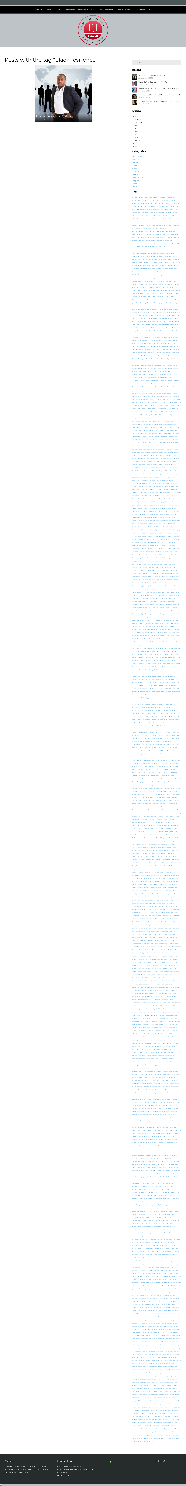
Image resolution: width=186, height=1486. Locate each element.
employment (149, 1158)
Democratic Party (165, 461)
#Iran (167, 206)
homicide (168, 1220)
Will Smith (149, 1040)
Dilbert (167, 471)
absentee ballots (170, 1055)
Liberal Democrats (156, 695)
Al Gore (178, 262)
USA (177, 984)
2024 (165, 247)
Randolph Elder (173, 841)
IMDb (157, 617)
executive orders (145, 1170)
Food (133, 533)
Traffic (134, 971)
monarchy (152, 1279)
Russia (146, 872)
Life (161, 698)
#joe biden (156, 234)
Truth (174, 974)
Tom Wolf (140, 965)
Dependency (135, 467)
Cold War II (162, 411)
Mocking (160, 738)
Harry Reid (146, 592)
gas (139, 1192)
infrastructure (144, 1239)
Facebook (138, 514)
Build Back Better (160, 365)
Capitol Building (152, 374)
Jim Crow (148, 645)
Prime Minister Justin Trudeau (147, 816)
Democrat (149, 464)
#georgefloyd (161, 231)
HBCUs (175, 586)
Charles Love (145, 384)
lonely (145, 1261)
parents (157, 1301)
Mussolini (175, 744)
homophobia (136, 1223)
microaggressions (162, 1270)
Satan (163, 878)
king (141, 1251)
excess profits (136, 1170)
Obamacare (164, 769)
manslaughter (175, 1264)
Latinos (173, 685)
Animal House (154, 287)
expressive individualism (163, 1170)
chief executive (168, 1102)
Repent (134, 856)
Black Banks (174, 318)
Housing (157, 611)
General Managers (160, 555)
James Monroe (154, 635)
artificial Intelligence (138, 1074)
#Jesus (177, 206)
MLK (160, 707)
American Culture (137, 272)
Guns (162, 586)
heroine (151, 1214)
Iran (172, 629)
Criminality (163, 436)
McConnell (160, 719)
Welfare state (146, 1024)
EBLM (141, 495)
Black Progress (152, 334)
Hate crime (165, 592)
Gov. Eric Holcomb (148, 567)
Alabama (143, 265)
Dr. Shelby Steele (141, 492)
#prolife (170, 237)
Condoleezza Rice (137, 424)
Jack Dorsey (175, 632)
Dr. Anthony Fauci (137, 486)
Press (173, 813)
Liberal (134, 698)
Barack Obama (141, 306)
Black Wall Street (145, 337)
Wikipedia (142, 1040)
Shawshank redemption (149, 900)
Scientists (145, 884)
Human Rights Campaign (144, 614)
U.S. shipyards (156, 984)
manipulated (166, 1264)
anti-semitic (145, 1068)
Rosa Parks (141, 869)
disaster (146, 1139)
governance (149, 1202)
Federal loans (172, 523)
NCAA (163, 747)
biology (134, 1090)
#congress (176, 225)
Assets (158, 290)
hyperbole (135, 1230)
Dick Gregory (160, 471)
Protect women (169, 822)
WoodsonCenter (157, 1046)
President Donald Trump (145, 810)
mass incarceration (153, 1267)
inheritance (153, 1239)
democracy (147, 1136)
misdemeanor (147, 1276)
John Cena (156, 648)
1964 (142, 247)
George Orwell (142, 558)
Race (147, 835)
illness (165, 1230)
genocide (142, 1198)
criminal (162, 1127)
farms (170, 1177)
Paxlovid (166, 788)
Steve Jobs (161, 922)
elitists (154, 1155)
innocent (177, 1239)
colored (147, 1108)
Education (136, 163)
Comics (152, 418)
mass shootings (164, 1267)
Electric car (175, 502)
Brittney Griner (169, 362)
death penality (141, 1133)
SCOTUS (162, 872)
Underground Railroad (172, 987)
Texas (156, 943)
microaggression (173, 1270)
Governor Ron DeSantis (173, 576)
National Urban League (150, 754)
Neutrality (165, 757)
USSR (138, 987)
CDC (159, 368)
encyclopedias (136, 1161)
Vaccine (164, 1002)
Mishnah (154, 738)
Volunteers (135, 1012)
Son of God (166, 909)
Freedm (157, 539)
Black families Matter (156, 340)
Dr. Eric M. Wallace (170, 486)
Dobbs (168, 477)
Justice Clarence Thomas (153, 663)
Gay (163, 551)
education (147, 1152)
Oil (153, 772)
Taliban (166, 937)
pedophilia (141, 1304)
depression (163, 1136)
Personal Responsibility (139, 794)
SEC (167, 872)
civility (141, 1105)
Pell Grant (135, 791)
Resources (140, 10)
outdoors (144, 1301)
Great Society (145, 583)
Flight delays (158, 530)
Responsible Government (153, 859)
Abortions (143, 253)
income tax (135, 1236)
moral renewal (144, 1282)
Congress (152, 427)
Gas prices (135, 551)
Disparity (146, 477)
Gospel (139, 567)
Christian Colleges (172, 393)
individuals (152, 1236)
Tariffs (177, 937)
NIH (137, 751)
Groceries (152, 586)
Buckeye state (136, 365)
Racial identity (175, 835)
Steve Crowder (152, 922)
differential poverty (137, 1139)
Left (138, 691)
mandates (158, 1264)
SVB (175, 872)
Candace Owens (170, 371)
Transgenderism (164, 971)
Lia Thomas (146, 695)
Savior (177, 878)
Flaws (152, 530)
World (134, 187)
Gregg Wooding (144, 586)
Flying (178, 530)
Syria (145, 937)
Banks (134, 306)
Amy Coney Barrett (151, 284)
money (159, 1279)
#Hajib (145, 203)
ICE (153, 617)
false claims (162, 1174)
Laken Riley (153, 685)
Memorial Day (157, 723)
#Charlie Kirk (172, 197)
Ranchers (145, 841)
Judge (178, 657)
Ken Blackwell (156, 673)
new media (166, 1289)
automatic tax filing (144, 1080)
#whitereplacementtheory (139, 244)
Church (141, 402)
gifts (164, 1198)
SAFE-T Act (152, 872)
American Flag (136, 275)
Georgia (134, 561)
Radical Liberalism (149, 838)
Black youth (175, 352)
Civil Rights (147, 405)
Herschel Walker (136, 598)
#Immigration (160, 206)
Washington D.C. (175, 1018)
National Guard (171, 751)
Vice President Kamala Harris (140, 1006)
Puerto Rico (168, 828)
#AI (139, 197)
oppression (173, 1295)
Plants (169, 797)
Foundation (160, 533)
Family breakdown (146, 517)
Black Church (167, 321)
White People (175, 1030)
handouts (156, 1211)
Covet (149, 433)
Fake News (159, 514)
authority (170, 1077)
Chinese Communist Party (140, 390)
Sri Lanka (148, 915)
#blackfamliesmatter (138, 225)
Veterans (177, 1002)
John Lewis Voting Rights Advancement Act (160, 651)
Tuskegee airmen (175, 978)
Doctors (174, 477)
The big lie (171, 956)
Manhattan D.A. (160, 710)
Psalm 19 (155, 825)
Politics (135, 175)
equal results (170, 1164)
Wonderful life (147, 1046)
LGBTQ (162, 682)
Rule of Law (158, 869)
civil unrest (135, 1105)
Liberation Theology (143, 698)
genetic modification (165, 1195)
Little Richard (136, 701)
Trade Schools (168, 965)
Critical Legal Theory (138, 439)
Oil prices (148, 772)
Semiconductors (144, 890)
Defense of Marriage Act (147, 455)
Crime (145, 436)
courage (159, 1124)
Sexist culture (140, 897)
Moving (158, 741)
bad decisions (166, 1080)
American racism (160, 281)
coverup (172, 1124)
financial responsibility (163, 1183)
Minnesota (147, 738)
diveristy (134, 1142)
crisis (167, 1127)
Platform (174, 797)
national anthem (161, 1286)
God (170, 564)
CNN (141, 371)
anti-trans (153, 1068)
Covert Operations (141, 433)
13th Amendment (159, 244)
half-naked (149, 1211)
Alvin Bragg (151, 268)
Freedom (164, 545)
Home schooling (137, 607)
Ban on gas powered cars (161, 303)
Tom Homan (161, 962)
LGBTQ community (153, 682)
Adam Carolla (150, 256)
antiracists (135, 1071)
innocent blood (168, 1239)
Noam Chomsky (170, 763)
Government (155, 573)
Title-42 (154, 962)
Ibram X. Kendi (173, 617)
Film (151, 527)
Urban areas (164, 999)
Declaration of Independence (149, 452)
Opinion (135, 172)
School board (175, 881)
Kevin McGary (171, 673)
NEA (167, 747)
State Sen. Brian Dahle (158, 918)
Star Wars (142, 918)
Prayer (142, 807)
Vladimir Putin (171, 1009)
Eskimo (164, 508)
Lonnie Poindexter (160, 701)
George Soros (151, 558)
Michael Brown (142, 729)
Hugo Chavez (171, 611)
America (142, 284)
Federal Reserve (162, 523)
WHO (138, 1015)
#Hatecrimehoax (159, 203)
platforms (135, 1307)
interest (159, 1245)
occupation (170, 1292)
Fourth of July (142, 536)
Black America (147, 318)
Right (154, 862)
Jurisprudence (158, 660)
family (155, 1177)
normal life (149, 1292)
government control (161, 1202)
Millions (152, 735)
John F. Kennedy (165, 648)
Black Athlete (156, 318)
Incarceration (149, 623)
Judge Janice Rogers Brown (167, 657)
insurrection (170, 1242)
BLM (137, 300)
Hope (157, 607)
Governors (145, 579)
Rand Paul (152, 841)
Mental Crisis (135, 726)
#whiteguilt (160, 240)
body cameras (157, 1093)
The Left (141, 950)
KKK (152, 667)
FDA (173, 511)
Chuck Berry (171, 399)
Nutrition (147, 769)
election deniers (155, 1152)
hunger (172, 1226)
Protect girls (159, 822)
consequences (157, 1114)
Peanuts (177, 788)
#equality (155, 228)
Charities (169, 380)
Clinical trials (171, 408)
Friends (174, 545)
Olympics (174, 772)
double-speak (136, 1146)
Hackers (140, 589)
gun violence (141, 1211)
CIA (137, 371)
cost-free (138, 1124)
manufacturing (136, 1267)
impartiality (147, 1233)
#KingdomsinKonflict (153, 209)
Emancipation (144, 505)
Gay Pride (158, 551)
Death (134, 452)
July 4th (142, 660)
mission (173, 1276)
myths (143, 1286)
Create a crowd (163, 433)
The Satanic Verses (173, 950)
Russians (140, 872)
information (135, 1239)
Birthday (177, 315)
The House (167, 946)
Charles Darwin (136, 384)
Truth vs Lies (168, 974)
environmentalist (151, 1164)
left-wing (141, 1254)
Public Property (173, 825)
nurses (155, 1292)
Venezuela (171, 1002)
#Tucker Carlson (137, 219)
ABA (146, 250)
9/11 (133, 250)
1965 (146, 247)
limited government (168, 1258)
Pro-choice (158, 819)
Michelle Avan (163, 729)
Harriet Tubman (137, 592)
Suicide (141, 928)
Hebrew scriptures (158, 595)
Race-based (141, 835)
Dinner (172, 471)
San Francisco (157, 878)
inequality (166, 1236)
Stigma (175, 922)
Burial (140, 368)
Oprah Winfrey (150, 775)
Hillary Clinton (172, 598)
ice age (141, 1230)
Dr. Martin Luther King (163, 489)
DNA (168, 443)
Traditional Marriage (144, 968)
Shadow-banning (166, 897)
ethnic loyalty (140, 1167)
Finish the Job (158, 527)
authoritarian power (149, 1077)
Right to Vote (148, 862)
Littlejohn (144, 701)
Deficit (157, 455)
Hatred (177, 592)
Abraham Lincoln (152, 253)
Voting (178, 1012)
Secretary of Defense (155, 887)
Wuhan (170, 1052)
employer (141, 1158)
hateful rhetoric (173, 1211)
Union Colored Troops (147, 990)
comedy (160, 1108)
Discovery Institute (160, 474)
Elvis (138, 505)
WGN (133, 1015)
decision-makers (157, 1133)
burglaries (151, 1096)
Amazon (158, 268)
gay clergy (144, 1192)
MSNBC (169, 707)
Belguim (134, 309)
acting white (164, 1058)
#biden (143, 222)
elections (173, 1152)
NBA (155, 747)
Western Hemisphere (144, 1027)
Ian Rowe (165, 617)
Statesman (144, 922)
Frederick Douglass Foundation (163, 536)
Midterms (157, 732)
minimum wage (157, 1273)
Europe (145, 511)
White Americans (156, 1027)
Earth (157, 495)
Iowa (168, 629)
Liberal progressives (168, 695)
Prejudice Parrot (165, 807)
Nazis (175, 754)
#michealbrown (165, 234)
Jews (177, 642)
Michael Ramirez (153, 729)
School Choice (165, 881)
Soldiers (159, 909)
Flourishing (172, 530)
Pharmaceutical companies (166, 794)
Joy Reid (134, 657)
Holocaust (176, 604)
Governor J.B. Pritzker (159, 576)
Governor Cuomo (146, 576)
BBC (172, 296)
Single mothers (161, 903)
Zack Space (141, 1055)
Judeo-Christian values (151, 657)
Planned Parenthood (151, 797)
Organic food (165, 775)
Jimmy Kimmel (165, 645)
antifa (177, 1068)
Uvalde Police (151, 1002)
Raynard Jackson (173, 844)
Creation (171, 433)
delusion (140, 1136)
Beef (167, 306)
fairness (144, 1174)
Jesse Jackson (142, 642)
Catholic (134, 377)
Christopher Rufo (161, 399)
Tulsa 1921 (144, 978)
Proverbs (149, 825)
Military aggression (137, 735)
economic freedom (158, 1146)
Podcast (134, 800)
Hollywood (169, 604)
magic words (173, 1261)
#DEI (148, 200)
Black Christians (146, 321)
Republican (160, 856)
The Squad (143, 953)
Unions (134, 993)
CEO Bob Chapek (167, 368)
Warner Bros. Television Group (160, 1018)
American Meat (167, 275)
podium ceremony (144, 1307)
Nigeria (156, 763)
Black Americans (137, 318)
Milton (168, 735)
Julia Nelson (135, 660)
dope (175, 1142)
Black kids (140, 343)
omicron (147, 1295)
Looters (169, 701)
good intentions (140, 1202)
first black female (146, 1186)
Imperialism (175, 620)
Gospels (134, 567)
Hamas (146, 589)
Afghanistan (167, 256)
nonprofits (142, 1292)
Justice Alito (141, 663)
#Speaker (168, 216)
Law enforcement (142, 688)
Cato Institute (142, 377)
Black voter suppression (139, 352)
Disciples (151, 474)
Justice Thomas (136, 667)
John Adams (148, 648)
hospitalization (170, 1223)
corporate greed (148, 1121)
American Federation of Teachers (166, 272)
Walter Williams (136, 1018)
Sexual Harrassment (151, 897)
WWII (151, 1015)
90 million (138, 250)
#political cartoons (153, 237)
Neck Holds (139, 757)
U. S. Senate (156, 981)
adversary (152, 1062)
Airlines (166, 262)
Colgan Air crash (171, 411)
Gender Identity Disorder (146, 555)
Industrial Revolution (173, 626)
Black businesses (169, 337)
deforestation (175, 1133)
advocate (158, 1062)
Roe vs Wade (150, 866)
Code (140, 411)
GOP (174, 548)
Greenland (135, 586)
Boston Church (161, 359)
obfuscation (161, 1292)
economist (172, 1149)
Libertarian (153, 698)
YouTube (134, 1055)
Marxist (162, 716)
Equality (140, 508)
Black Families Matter (51, 10)
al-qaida (137, 1065)
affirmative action (167, 1062)
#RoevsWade (141, 216)
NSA (148, 751)
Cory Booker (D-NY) (171, 430)
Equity (145, 508)
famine (160, 1177)
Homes (145, 607)
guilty (164, 1208)
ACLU (154, 250)
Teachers (156, 940)
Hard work (173, 589)
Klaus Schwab (156, 679)
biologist (175, 1086)
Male (153, 710)
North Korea (170, 766)
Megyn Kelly (148, 723)
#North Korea (149, 212)
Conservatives (160, 427)
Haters (172, 592)
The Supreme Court (160, 953)
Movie (152, 741)
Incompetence (164, 623)
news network (175, 1289)
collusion (134, 1108)
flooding (161, 1186)
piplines (168, 1304)
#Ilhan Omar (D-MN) (149, 206)
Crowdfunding (154, 439)
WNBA (146, 1015)
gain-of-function (171, 1189)
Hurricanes (135, 617)
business (168, 1096)
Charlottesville (172, 384)
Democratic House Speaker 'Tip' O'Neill (147, 461)
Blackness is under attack (139, 356)
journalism (167, 1248)
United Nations (162, 993)
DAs (150, 443)
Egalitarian (140, 502)
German (147, 561)
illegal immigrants (149, 1230)
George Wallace (170, 558)
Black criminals (144, 340)
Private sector (144, 819)
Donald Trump (170, 480)
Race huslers (169, 831)
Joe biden (140, 648)
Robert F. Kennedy (170, 862)
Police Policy (147, 800)
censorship (163, 1099)
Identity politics (136, 620)
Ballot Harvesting (141, 303)
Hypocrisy (142, 617)
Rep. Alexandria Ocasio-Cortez (162, 850)
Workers (173, 1046)
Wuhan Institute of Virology (159, 1052)
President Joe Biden (159, 810)
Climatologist (162, 408)
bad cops (158, 1080)
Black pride (139, 349)
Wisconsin (135, 1043)
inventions (141, 1248)
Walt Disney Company (171, 1015)
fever (148, 1183)
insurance (162, 1242)
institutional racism (145, 1242)
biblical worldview (163, 1083)
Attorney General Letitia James (154, 293)
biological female (157, 1086)
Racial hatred (166, 835)
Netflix (159, 757)
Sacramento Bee (137, 875)
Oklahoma (158, 772)
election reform (165, 1152)
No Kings (161, 763)
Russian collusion (168, 869)
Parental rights (162, 782)
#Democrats (163, 200)
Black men (143, 346)
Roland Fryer (159, 866)
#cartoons (162, 225)
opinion (159, 1295)
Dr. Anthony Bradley (172, 483)
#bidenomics (136, 222)
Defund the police (165, 455)
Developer (140, 471)
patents (169, 1301)
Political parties (168, 800)
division (154, 1142)
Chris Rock (149, 393)
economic (165, 1149)
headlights (135, 1214)
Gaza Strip (168, 551)
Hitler (157, 604)
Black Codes (135, 324)
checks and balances (157, 1102)
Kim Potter (141, 676)
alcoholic (143, 1065)
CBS (152, 368)
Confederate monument (151, 424)
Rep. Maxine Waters (161, 853)
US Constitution (169, 984)
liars (174, 1254)
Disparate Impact (137, 477)
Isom (161, 632)
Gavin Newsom (149, 551)
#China (134, 200)
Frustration (143, 548)
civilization (147, 1105)
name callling (150, 1286)
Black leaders (148, 343)
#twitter (153, 240)
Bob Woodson (169, 356)
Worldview (140, 1052)
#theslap (141, 240)
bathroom (143, 1083)
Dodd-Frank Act (146, 480)
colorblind (141, 1108)
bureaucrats (143, 1096)
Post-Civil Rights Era (159, 803)
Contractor (149, 430)
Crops (146, 439)
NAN (146, 747)
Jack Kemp (135, 635)
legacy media (150, 1254)
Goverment (135, 570)
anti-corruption (170, 1065)
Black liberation (173, 343)
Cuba (170, 439)
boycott (169, 1093)
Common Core (171, 418)
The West (154, 956)
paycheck (175, 1301)
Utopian (143, 1002)
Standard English (167, 915)
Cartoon (135, 160)
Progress (134, 822)
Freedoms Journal (155, 545)
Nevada (171, 757)
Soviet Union (146, 912)
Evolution (159, 511)
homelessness (136, 1220)
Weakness (154, 1021)
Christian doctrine (148, 396)
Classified (143, 408)
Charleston (154, 384)
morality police (165, 1282)
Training (139, 971)
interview (164, 1245)
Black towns (165, 349)
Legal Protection (166, 691)
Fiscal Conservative (143, 530)
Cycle (146, 443)
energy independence (153, 1161)
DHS (164, 443)
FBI (170, 511)
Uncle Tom (154, 987)
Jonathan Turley (157, 654)
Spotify (142, 915)
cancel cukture (136, 1099)
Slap (149, 906)
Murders (152, 744)
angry (155, 1065)
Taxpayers (150, 940)
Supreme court (152, 934)
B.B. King (167, 296)
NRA (145, 751)
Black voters (150, 352)
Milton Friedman (160, 735)
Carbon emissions (163, 374)
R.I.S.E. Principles (137, 831)
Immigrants (167, 620)
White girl (141, 1037)
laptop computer (167, 1251)
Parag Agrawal (141, 782)
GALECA (159, 548)
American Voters (173, 278)
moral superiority (155, 1282)
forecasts (141, 1189)
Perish (170, 791)
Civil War (154, 405)
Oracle (158, 775)
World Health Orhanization (160, 1049)
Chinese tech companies (169, 390)
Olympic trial (166, 772)
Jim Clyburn (140, 645)
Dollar (154, 480)
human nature (156, 1226)
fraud (163, 1189)
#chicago (168, 225)
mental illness (152, 1270)
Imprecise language (138, 623)
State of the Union (171, 918)
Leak (160, 688)
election (134, 1155)
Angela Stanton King (142, 287)
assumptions (176, 1074)
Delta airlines (141, 458)
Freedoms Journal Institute (168, 542)
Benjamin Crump (163, 309)
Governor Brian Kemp (167, 573)
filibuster (153, 1183)
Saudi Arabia (170, 878)
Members (129, 10)
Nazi (133, 757)
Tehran (169, 940)
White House (149, 1030)
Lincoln (166, 698)
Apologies (166, 287)
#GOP (140, 203)
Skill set (172, 903)
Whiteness (157, 1037)
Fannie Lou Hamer (158, 517)
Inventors (163, 629)
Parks (169, 782)
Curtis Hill (141, 443)
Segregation (170, 887)
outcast (138, 1301)
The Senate (135, 953)
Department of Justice (169, 464)
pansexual (151, 1301)
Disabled (145, 474)
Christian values (159, 396)
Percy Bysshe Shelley (161, 791)
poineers (153, 1307)
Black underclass (175, 349)
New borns (149, 763)
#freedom (153, 231)
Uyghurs (158, 1002)
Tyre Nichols (148, 981)
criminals (155, 1127)
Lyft (137, 707)
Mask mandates (170, 716)
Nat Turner (163, 751)
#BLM (155, 197)
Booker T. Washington (138, 359)
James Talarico (164, 635)
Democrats (142, 464)
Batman (162, 306)
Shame (175, 897)
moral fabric (135, 1282)
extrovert (174, 1170)
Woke (154, 1043)
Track (161, 965)
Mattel (139, 719)
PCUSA (177, 775)
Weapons (177, 1021)
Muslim (169, 744)
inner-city (160, 1239)
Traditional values (156, 968)
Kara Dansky (139, 670)
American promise (148, 281)
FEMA (177, 511)
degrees (134, 1136)
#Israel (172, 206)
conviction (139, 1121)
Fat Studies (140, 520)
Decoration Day (168, 452)
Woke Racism (148, 1043)
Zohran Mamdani (151, 1055)
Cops (155, 430)
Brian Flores (151, 362)
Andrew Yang (172, 284)
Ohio (143, 772)
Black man (135, 346)
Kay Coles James (171, 670)
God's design (163, 564)
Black (154, 356)
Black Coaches (176, 321)
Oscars (172, 775)
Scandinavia (148, 881)
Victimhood (163, 1006)
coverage (166, 1124)
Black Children (136, 321)
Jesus (173, 642)
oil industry (140, 1295)
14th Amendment (170, 244)
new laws (159, 1289)
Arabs (138, 290)
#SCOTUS (155, 216)
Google (174, 564)
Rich (133, 862)
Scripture (161, 884)
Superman (152, 928)
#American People (146, 197)
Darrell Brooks (156, 446)
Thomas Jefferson (142, 959)
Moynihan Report (166, 741)
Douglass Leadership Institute (147, 483)
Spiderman (135, 915)
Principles (160, 816)
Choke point (141, 393)
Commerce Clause (160, 418)
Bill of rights (170, 315)
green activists (170, 1205)
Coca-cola (135, 411)
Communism (136, 421)
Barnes (149, 306)
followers (167, 1186)
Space (158, 912)
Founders (168, 533)
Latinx (134, 688)
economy (134, 1152)
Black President (141, 334)
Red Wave (154, 847)
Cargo (171, 374)
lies (152, 1258)
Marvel (151, 716)
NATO (151, 747)
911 (143, 250)
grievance (153, 1208)
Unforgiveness (136, 990)
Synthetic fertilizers (137, 937)
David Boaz (142, 449)
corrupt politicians (170, 1121)
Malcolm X (148, 710)
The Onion (148, 950)
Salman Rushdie (148, 875)
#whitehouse (168, 240)
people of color (149, 1304)
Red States (146, 847)
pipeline (162, 1304)
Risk (163, 862)
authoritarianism (161, 1077)
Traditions (165, 968)
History (135, 166)
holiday (153, 1217)
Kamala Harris (168, 667)
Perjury (175, 791)
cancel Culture (176, 1096)
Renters (149, 850)
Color (139, 418)
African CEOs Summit (167, 259)
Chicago (157, 387)
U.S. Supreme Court (144, 984)
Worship (146, 1052)
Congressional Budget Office (140, 427)
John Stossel (143, 654)
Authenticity (160, 296)
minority (165, 1273)
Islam (157, 632)
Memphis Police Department (171, 723)
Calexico (149, 371)
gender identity (164, 1192)
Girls (167, 561)
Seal (166, 884)
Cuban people (164, 439)
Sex (159, 897)
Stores (143, 925)
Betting (134, 312)
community (148, 1111)
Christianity (168, 396)
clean (171, 1105)
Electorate (168, 502)
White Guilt (140, 1030)
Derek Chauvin (172, 467)
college (176, 1105)
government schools (145, 1205)
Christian (134, 399)
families (149, 1177)
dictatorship (170, 1136)
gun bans (169, 1208)
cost (144, 1124)
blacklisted (142, 1093)
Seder (164, 887)
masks (144, 1267)
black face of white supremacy (154, 1090)
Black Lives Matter (142, 331)
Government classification (147, 570)
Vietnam (149, 1009)
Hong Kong (151, 607)
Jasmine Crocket (149, 639)
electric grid (141, 1155)
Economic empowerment (150, 499)
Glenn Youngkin (136, 564)
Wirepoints (172, 1040)
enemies (143, 1161)
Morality (134, 741)
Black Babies (165, 318)
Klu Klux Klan (166, 679)
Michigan (171, 729)
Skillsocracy (135, 906)
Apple (133, 290)
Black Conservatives (163, 324)
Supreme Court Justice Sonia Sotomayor (163, 931)
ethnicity (148, 1167)
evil (178, 1167)
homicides (162, 1220)
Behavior (172, 306)
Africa (140, 262)
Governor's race (136, 579)
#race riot (176, 237)
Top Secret (148, 965)
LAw (141, 682)
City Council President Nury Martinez (155, 402)
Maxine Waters (146, 719)
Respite (143, 859)
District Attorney (154, 477)
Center (141, 380)
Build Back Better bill (147, 365)
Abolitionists (135, 253)
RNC (148, 831)
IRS (161, 617)
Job (173, 645)
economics (158, 1149)
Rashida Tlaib (152, 844)
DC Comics (156, 443)
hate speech (163, 1211)
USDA (133, 987)
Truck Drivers (151, 974)
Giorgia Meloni (160, 561)
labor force (146, 1251)
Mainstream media (137, 710)
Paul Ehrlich (151, 788)
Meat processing (169, 719)
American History (157, 275)
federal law (165, 1180)
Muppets (145, 744)
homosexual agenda (147, 1223)
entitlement (169, 1161)
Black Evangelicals (148, 328)
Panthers (171, 779)
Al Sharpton (135, 265)
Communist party (146, 421)
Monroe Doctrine (169, 738)
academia (135, 1058)
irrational (156, 1248)
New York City (147, 760)
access (148, 1058)
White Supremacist (150, 1034)
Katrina (163, 670)
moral (173, 1282)
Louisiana (147, 704)
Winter (166, 1040)
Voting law (172, 1012)
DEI (161, 443)
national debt (171, 1286)
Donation (135, 483)
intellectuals (143, 1245)
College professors (173, 415)
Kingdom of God (162, 676)
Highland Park (162, 598)
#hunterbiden (147, 234)
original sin (156, 1298)
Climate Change (152, 408)
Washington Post (137, 1021)
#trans (148, 240)
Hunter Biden (176, 614)
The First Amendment (149, 946)
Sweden (160, 934)
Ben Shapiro (142, 309)
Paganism (148, 779)
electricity (148, 1155)
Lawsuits (151, 688)
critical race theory (175, 1127)
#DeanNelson (155, 200)
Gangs (178, 548)
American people (137, 281)
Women (139, 1046)
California (155, 371)
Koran (172, 679)
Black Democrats (137, 328)
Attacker (171, 290)
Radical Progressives (162, 838)
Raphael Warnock (141, 844)
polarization (161, 1307)
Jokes (150, 654)
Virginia (134, 197)
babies (153, 1080)
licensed (148, 1258)
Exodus (166, 511)
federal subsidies (174, 1180)
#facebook (163, 228)
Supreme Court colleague (139, 934)
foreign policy (149, 1189)
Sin (168, 903)
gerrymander (158, 1198)
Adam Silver (159, 256)
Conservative (169, 427)
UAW (162, 984)
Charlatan (176, 380)
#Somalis (161, 216)
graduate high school (158, 1205)
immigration (172, 1230)
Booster (153, 359)
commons (175, 1108)
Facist (144, 514)
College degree (163, 415)
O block (153, 769)
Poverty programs (172, 803)
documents (161, 1142)
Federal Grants (152, 523)
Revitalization (175, 859)
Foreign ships (152, 533)
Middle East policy (142, 732)
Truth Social (160, 974)
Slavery (154, 906)
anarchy (150, 1065)
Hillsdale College (136, 601)
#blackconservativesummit (154, 222)
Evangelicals (152, 511)
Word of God (166, 1046)
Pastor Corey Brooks (151, 785)
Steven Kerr (168, 922)
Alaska (149, 265)
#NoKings (141, 212)
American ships (171, 281)
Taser (133, 940)
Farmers (168, 517)
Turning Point (158, 978)
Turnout (165, 978)
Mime (134, 169)
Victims (170, 1006)
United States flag (147, 996)
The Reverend (156, 950)
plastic (173, 1304)
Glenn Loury (173, 561)
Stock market (136, 925)
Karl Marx (156, 670)
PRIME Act (141, 779)
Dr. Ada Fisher (161, 483)
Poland (140, 800)
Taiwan (161, 937)
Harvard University (155, 592)
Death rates (169, 449)
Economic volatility (164, 499)
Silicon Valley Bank (150, 903)
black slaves (176, 1090)
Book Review (137, 157)
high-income (162, 1214)
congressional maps (146, 1114)
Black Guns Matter (170, 328)
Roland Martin (168, 866)
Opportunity (141, 775)
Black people (164, 346)
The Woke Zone (162, 956)
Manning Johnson (151, 713)
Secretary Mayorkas (143, 887)
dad (175, 1130)
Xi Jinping (177, 1052)
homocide (176, 1220)
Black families (168, 340)
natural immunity (140, 1289)
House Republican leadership (140, 611)
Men (142, 726)
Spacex (153, 912)
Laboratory (142, 685)
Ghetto (153, 561)
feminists (142, 1183)
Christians (175, 396)
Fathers (147, 520)
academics (142, 1058)
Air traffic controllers (157, 262)
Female (140, 527)
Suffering (134, 928)
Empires (152, 505)
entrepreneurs (141, 1164)
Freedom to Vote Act (141, 542)
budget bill (135, 1096)
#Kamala (143, 209)
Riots (158, 862)
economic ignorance (171, 1146)
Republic (168, 856)
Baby (159, 300)
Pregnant (148, 807)
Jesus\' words (167, 642)
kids (172, 1248)
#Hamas (150, 203)
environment (161, 1164)
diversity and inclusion (144, 1142)
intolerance (172, 1245)
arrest (176, 1071)
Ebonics (167, 495)
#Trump (174, 216)
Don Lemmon (161, 480)
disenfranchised (172, 1139)
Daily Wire (139, 446)
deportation (155, 1136)
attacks (139, 1077)
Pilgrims (137, 797)
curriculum (169, 1130)
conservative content (168, 1114)
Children (169, 387)
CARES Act (146, 368)
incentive (175, 1233)
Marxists (156, 716)
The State (150, 953)
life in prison (157, 1258)
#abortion (165, 219)
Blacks (150, 356)
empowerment (159, 1158)
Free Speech (150, 539)
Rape (133, 844)
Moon (177, 738)
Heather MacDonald (146, 595)
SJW (171, 872)
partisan (163, 1301)
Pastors (160, 785)
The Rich (163, 950)
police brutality (170, 1307)
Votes (154, 1012)
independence (144, 1236)
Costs (133, 433)
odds (175, 1292)
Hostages (174, 607)
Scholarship (156, 881)
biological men (167, 1086)
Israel (165, 632)
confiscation (135, 1114)
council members (151, 1124)
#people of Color (142, 237)
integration (135, 1245)
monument (173, 1279)
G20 (154, 548)
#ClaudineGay (142, 200)
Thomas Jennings (154, 959)
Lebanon (165, 688)
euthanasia (166, 1167)
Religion (135, 181)
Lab (148, 685)
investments (149, 1248)
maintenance (136, 1264)
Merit (153, 726)
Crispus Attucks (172, 436)
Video (134, 184)
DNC (172, 443)
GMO (169, 548)
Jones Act (166, 654)
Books (148, 359)
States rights (135, 922)
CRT (144, 371)
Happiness (166, 589)
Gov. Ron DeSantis (172, 567)
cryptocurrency (136, 1130)
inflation (172, 1236)
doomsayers (169, 1142)
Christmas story (143, 399)
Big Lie (139, 315)
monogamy (165, 1279)
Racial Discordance (155, 835)
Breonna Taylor (142, 362)
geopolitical (149, 1198)
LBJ (145, 682)
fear (133, 1180)
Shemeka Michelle (162, 900)
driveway (143, 1146)
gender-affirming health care (144, 1195)
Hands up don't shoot (155, 589)
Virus (159, 1009)
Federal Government (141, 523)
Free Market (142, 539)
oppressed (166, 1295)
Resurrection (166, 859)
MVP (174, 707)
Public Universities (137, 828)
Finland (165, 527)
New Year (139, 760)
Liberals (178, 695)
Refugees (134, 850)
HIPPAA (134, 589)
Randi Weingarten (162, 841)
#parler (134, 237)
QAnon (175, 828)
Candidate (135, 374)
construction (163, 1118)
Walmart (161, 1015)
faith (156, 1174)
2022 (160, 247)
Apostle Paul (173, 287)
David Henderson (152, 449)
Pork (150, 803)
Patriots (134, 788)
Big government (153, 315)
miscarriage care (137, 1276)
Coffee (145, 411)
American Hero (146, 275)
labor (152, 1251)
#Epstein (134, 203)
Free (169, 545)
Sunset (146, 928)
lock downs (139, 1261)
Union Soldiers (159, 990)
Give (149, 10)
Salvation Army (158, 875)
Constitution (141, 430)
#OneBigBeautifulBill (160, 212)
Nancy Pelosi (155, 751)
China (175, 387)
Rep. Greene (175, 850)
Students (171, 925)
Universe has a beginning (145, 999)
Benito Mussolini (152, 309)
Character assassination (152, 380)
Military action (175, 732)
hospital (134, 1226)
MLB (156, 707)
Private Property (169, 816)
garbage (134, 1192)
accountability (155, 1058)
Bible (139, 312)
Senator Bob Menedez (158, 894)
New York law (167, 760)
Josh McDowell (174, 654)
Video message (136, 1009)
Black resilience (156, 349)
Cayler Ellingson (152, 377)
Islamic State (140, 632)
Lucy (167, 704)
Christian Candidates (159, 393)
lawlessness (176, 1251)
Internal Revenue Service (152, 629)
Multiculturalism (137, 744)
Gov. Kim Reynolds (160, 567)
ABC (150, 250)
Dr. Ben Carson (148, 486)
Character (163, 380)
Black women (166, 352)
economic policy (136, 1149)
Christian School (137, 396)
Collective (142, 415)
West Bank (154, 1024)
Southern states (136, 912)
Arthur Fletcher (145, 290)
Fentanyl (146, 527)
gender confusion (154, 1192)
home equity (160, 1217)
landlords (157, 1251)
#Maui (171, 209)
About (36, 10)
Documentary (136, 480)
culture (163, 1130)
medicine (143, 1270)
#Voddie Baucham (155, 219)
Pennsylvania (143, 791)
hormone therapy (159, 1223)
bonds (164, 1093)
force (172, 1186)
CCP (155, 368)
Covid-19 (154, 433)
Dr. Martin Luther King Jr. (148, 489)
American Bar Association (169, 268)
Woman (169, 1043)
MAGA (148, 707)
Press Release (137, 178)
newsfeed (134, 1292)
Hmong (162, 604)
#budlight (155, 225)
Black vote (158, 352)
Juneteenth (149, 660)
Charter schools (136, 387)
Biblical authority (157, 312)
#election (138, 228)
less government (167, 1254)
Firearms (134, 530)
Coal (177, 408)
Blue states (160, 356)
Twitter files (135, 981)
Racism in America (137, 838)
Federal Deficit (154, 520)
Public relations (148, 828)
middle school (136, 1273)
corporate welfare (159, 1121)
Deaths (176, 449)
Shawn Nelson (136, 900)
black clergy (140, 1090)
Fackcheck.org (151, 514)
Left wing (172, 688)
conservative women (152, 1118)
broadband (176, 1093)
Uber (142, 987)
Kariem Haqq (149, 670)
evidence (173, 1167)
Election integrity (159, 502)
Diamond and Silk (149, 471)
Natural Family (168, 754)
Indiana (137, 626)
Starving (148, 918)
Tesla (152, 943)
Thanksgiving (163, 943)
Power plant (135, 807)
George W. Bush (160, 558)
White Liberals (166, 1030)
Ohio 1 (139, 772)
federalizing (135, 1183)
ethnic (154, 1167)
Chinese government (155, 390)
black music (168, 1090)
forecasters (135, 1189)
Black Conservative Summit (110, 10)
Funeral (150, 548)
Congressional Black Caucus (167, 424)
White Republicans (137, 1034)
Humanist (168, 614)
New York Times (157, 760)
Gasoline (141, 551)
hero (156, 1214)
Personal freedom (152, 794)
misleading (166, 1276)
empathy (166, 1155)
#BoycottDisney (162, 197)
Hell (166, 595)
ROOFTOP (154, 831)
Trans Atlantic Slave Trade (150, 971)
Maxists (154, 719)
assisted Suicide (166, 1074)
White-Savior (149, 1037)
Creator (177, 433)
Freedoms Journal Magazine (140, 545)
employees (173, 1155)
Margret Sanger (170, 713)
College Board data (152, 415)
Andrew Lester (162, 284)
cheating (146, 1102)
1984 (157, 247)
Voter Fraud (142, 1012)
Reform (175, 847)
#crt (133, 228)
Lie (158, 698)
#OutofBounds (172, 212)
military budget (146, 1273)
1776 (138, 247)
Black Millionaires (154, 331)
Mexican (134, 729)
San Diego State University (144, 878)
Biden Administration (169, 312)
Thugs (139, 962)
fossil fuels (157, 1189)
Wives (141, 1043)
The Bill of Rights (173, 943)
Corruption (161, 430)
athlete (134, 1077)
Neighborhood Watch (149, 757)
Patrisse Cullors (142, 788)
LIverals (173, 682)
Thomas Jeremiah (166, 959)
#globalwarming (171, 231)
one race (153, 1295)
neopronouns (151, 1289)
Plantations (162, 797)
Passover (141, 785)
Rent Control (142, 850)
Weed (140, 1024)
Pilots (142, 797)
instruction (155, 1242)
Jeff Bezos (167, 639)
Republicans (152, 856)
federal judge (157, 1180)
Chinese (134, 393)
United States (158, 996)
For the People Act (141, 533)
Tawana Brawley (141, 940)
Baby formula (144, 300)
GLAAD (165, 548)
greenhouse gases (143, 1208)
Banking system (175, 303)
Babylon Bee (153, 300)
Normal (145, 766)
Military (146, 735)
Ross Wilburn (149, 869)
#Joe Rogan (135, 209)
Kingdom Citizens (150, 676)
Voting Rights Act (162, 1012)
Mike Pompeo (166, 732)
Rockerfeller (142, 866)
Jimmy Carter (156, 645)
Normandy (152, 766)
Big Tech (144, 315)
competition (165, 1111)
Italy (169, 632)
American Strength (150, 278)
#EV (170, 200)
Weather (134, 1024)
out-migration (164, 1298)
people (157, 1304)
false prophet (142, 1177)
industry (159, 1236)
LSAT (178, 682)
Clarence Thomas (163, 405)
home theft (168, 1217)
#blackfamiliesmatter (170, 222)
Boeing (176, 356)
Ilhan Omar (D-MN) (147, 620)
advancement (136, 1062)
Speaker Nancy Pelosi (167, 912)
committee (167, 1108)
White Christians (167, 1027)
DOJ (133, 446)
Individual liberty (146, 626)
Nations (160, 754)
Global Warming (148, 564)
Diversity (163, 477)
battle (155, 1083)
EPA (146, 495)
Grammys (169, 579)
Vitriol (164, 1009)
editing (141, 1152)
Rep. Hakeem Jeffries (138, 853)
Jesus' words (158, 642)
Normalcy (139, 766)
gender (156, 1195)
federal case (148, 1180)
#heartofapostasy (137, 234)
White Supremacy (162, 1034)
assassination (148, 1074)
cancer (144, 1099)
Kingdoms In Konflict (87, 10)
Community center (159, 421)
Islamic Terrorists (150, 632)
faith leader (151, 1174)
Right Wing (139, 862)
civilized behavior (156, 1105)
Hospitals (167, 607)
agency (176, 1062)
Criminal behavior (153, 436)
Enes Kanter (159, 505)
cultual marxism (147, 1130)
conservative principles (138, 1118)
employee (135, 1158)
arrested (171, 1071)
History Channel (144, 604)
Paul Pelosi (159, 788)
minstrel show (173, 1273)
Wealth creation (163, 1021)
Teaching (163, 940)
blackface (134, 1093)
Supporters (160, 928)
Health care (135, 595)
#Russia (148, 216)
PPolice (134, 779)
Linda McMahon (174, 698)
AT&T (165, 250)
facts (139, 1174)
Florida (165, 530)
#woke (151, 244)
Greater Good (155, 583)
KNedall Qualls (159, 667)
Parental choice (152, 782)
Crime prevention (137, 436)
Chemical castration (148, 387)
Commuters (169, 421)
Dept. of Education (161, 467)
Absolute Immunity (164, 253)
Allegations (143, 268)
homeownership (152, 1220)
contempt (171, 1118)
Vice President (154, 1006)
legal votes (158, 1254)
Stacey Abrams (156, 915)
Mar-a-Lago (161, 713)
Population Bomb (142, 803)
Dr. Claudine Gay (158, 486)
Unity (164, 996)
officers (134, 1295)
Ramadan (138, 841)
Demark (152, 458)
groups (159, 1208)
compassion (156, 1111)
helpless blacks (143, 1214)
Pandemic (164, 779)
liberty (143, 1258)
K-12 (148, 667)
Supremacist (168, 928)
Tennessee (146, 943)
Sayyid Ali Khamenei (138, 881)
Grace (157, 579)
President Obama (143, 813)
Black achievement (157, 337)
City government (172, 402)
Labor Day (135, 685)
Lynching (142, 707)
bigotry (172, 1083)
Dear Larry (161, 449)
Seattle (170, 884)
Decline (161, 452)
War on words (147, 1018)
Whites (164, 1037)
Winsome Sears (157, 1040)
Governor (152, 579)
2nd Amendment (173, 247)
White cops (172, 1034)
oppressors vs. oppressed (139, 1298)
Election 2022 (149, 502)
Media (177, 719)
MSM (164, 707)
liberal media (136, 1258)
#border (148, 225)
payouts (134, 1304)
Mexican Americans (170, 726)
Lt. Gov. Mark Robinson (158, 704)
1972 (153, 247)
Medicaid (134, 723)
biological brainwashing (144, 1086)
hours (139, 1226)
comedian (154, 1108)
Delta (147, 458)
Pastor (166, 785)
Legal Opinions (155, 691)
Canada (162, 371)
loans (133, 1261)
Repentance (171, 853)
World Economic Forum (143, 1049)
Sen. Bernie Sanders (156, 890)
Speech (176, 912)
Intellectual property (138, 629)
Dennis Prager (157, 464)
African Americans (154, 259)
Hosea (162, 607)
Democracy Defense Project (164, 458)
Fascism (174, 517)
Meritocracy (147, 726)
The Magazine (68, 10)
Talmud (172, 937)
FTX (133, 514)
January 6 (140, 639)
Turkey (151, 978)
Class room (172, 405)
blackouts (149, 1093)
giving (168, 1198)
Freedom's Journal (153, 542)
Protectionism (136, 825)
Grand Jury (176, 579)
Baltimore (150, 303)
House (152, 611)
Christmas (152, 399)
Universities (157, 999)
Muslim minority (160, 744)
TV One (155, 937)
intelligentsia (151, 1245)
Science (140, 884)
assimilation (157, 1074)
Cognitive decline (153, 411)
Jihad (133, 645)
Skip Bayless (143, 906)
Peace (172, 788)
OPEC (158, 769)
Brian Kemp (160, 362)
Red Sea (139, 847)
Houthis (163, 611)
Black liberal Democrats (160, 343)
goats (173, 1198)
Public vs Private (159, 828)
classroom (165, 1105)
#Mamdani (164, 209)
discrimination (162, 1139)
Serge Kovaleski (171, 894)
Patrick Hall (172, 785)
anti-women (160, 1068)
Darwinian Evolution (167, 446)
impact (140, 1233)
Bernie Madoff (173, 309)
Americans (135, 284)
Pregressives (156, 807)
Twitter (142, 981)
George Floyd (170, 555)
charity (141, 1102)
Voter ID (149, 1012)
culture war (156, 1130)
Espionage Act (172, 508)
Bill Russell (162, 315)
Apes (160, 287)
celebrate (149, 1099)
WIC (142, 1015)
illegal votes (159, 1230)
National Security (137, 754)
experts (153, 1170)
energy (163, 1161)
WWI (155, 1015)
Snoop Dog (169, 906)
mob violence (144, 1279)
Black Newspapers (165, 331)
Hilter (144, 601)
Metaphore (160, 726)
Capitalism (142, 374)
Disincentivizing (172, 474)
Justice (144, 667)
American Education (150, 272)
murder (138, 1286)
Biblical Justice (146, 312)
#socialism (135, 240)
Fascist (134, 520)
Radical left (172, 838)
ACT (158, 250)
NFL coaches (173, 747)
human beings (146, 1226)
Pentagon (151, 791)
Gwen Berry (168, 586)
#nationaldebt (175, 234)
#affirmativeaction (174, 219)
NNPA (140, 751)
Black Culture (174, 324)
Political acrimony (157, 800)
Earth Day (151, 495)
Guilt (158, 586)
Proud (144, 825)
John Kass (174, 648)
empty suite (168, 1158)
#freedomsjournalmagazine (140, 231)
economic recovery (148, 1149)
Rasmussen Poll (162, 844)
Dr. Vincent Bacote (165, 492)
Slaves (158, 906)
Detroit (134, 471)
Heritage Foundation (174, 595)
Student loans (164, 925)
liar (177, 1254)
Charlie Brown (162, 384)
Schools (134, 884)
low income (152, 1261)
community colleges (138, 1111)
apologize (150, 1071)
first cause (155, 1186)
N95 (137, 747)
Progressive (171, 819)
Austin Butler (151, 296)
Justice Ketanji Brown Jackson (171, 663)
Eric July (158, 508)
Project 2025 (142, 822)
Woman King (161, 1043)
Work (133, 1049)
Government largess (162, 570)
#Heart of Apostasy (171, 203)
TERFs (150, 937)
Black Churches (157, 321)
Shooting (171, 900)
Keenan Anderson (137, 673)
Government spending (144, 573)
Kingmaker (141, 679)
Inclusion (156, 623)
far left (165, 1177)
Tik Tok (144, 962)
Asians (153, 290)
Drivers (173, 492)
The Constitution (137, 946)
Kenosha (163, 673)
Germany (140, 561)
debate (149, 1133)
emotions (160, 1155)
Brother (177, 362)
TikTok (149, 962)
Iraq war (176, 629)
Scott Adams (153, 884)
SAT (158, 872)
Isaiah (133, 632)
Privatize (151, 819)
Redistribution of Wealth (165, 847)
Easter (162, 495)
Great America (136, 583)
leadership (135, 1254)
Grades (162, 579)
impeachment (156, 1233)
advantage (144, 1062)
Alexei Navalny (171, 265)
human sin (165, 1226)
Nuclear (140, 769)
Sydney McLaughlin (170, 934)
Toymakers (155, 965)
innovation (135, 1242)
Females (134, 527)
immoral (134, 1233)
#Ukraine (145, 219)
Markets (134, 716)
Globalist (156, 564)
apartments (142, 1071)
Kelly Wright (147, 673)
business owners (160, 1096)
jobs (161, 1248)
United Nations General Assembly (147, 993)
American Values (162, 278)
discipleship (153, 1139)
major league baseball (147, 1264)
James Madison (144, 635)
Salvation (167, 875)
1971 (149, 247)
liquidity (178, 1258)
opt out (149, 1298)
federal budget (139, 1180)
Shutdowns (140, 903)
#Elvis (174, 200)
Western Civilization (164, 1024)
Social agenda (141, 909)
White (169, 1037)
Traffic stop (173, 968)
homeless (144, 1220)
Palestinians (156, 779)
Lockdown (151, 701)
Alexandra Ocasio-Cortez (159, 265)
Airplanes (171, 262)
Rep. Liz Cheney (150, 853)
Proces (165, 819)
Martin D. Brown (143, 716)
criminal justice (147, 1127)
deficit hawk (166, 1133)
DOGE (177, 443)
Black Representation (163, 334)
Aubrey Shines (142, 296)
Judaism (140, 657)
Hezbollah (145, 598)
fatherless (175, 1177)
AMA (161, 250)
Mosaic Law (146, 741)
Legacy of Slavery (145, 691)
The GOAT (160, 946)
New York (174, 760)
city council (176, 1102)
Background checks (168, 300)
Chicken (163, 387)
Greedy (162, 583)
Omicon (134, 775)
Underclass (161, 987)
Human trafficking (158, 614)
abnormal (161, 1055)
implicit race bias (167, 1233)
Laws (156, 688)
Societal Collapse (151, 909)
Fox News (149, 536)
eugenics (159, 1167)
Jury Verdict (167, 660)
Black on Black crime (153, 346)
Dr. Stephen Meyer (153, 492)
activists (171, 1058)
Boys (168, 359)
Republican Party (143, 856)
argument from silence (161, 1071)
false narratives (171, 1174)
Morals (140, 741)
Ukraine (147, 987)
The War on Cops (146, 956)
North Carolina (161, 766)
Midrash (151, 732)
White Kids (157, 1030)
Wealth (171, 1021)
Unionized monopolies (171, 990)
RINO (144, 831)
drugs (149, 1146)
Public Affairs (163, 825)
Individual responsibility (159, 626)
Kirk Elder (148, 679)
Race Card (161, 831)
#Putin (134, 216)
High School (153, 598)
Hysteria (148, 617)
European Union (137, 511)
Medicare (141, 723)
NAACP (142, 747)
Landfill (160, 685)
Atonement (164, 290)
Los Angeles (140, 704)
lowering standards (162, 1261)
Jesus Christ (150, 642)
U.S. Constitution (166, 981)
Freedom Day (165, 539)
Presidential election (156, 813)
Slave (163, 906)
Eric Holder (152, 508)
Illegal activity (158, 620)
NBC (159, 747)
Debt (138, 452)
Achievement (141, 256)
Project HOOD (151, 822)
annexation (161, 1065)
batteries (149, 1083)
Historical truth (151, 601)
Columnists (145, 418)
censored (156, 1099)
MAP (152, 707)
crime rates (138, 1127)
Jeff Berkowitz (159, 639)
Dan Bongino (147, 446)
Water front (146, 1021)
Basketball (155, 306)
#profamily (163, 237)
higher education (145, 1217)
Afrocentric (146, 262)
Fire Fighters (172, 527)
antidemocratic (170, 1068)
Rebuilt (134, 847)
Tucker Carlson (136, 978)
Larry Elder (167, 685)
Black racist (147, 349)
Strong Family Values (152, 925)
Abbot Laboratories (174, 250)
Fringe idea (135, 548)
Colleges (134, 418)
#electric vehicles (147, 228)
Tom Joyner (169, 962)
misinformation (157, 1276)
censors (169, 1099)
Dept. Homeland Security (147, 467)
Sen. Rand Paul (167, 890)
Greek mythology (170, 583)
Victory (175, 1006)
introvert (134, 1248)
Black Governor (159, 328)
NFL (133, 751)
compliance (173, 1111)
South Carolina (175, 909)
